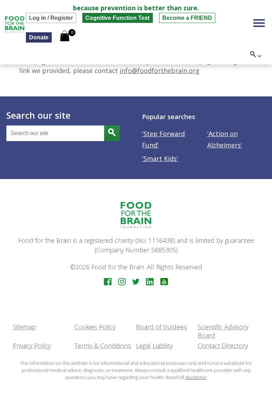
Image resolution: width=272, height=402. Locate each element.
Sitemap (24, 327)
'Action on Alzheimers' (224, 139)
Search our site (38, 115)
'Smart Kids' (160, 158)
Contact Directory (223, 345)
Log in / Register (51, 18)
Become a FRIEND (187, 18)
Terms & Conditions (102, 345)
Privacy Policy (32, 345)
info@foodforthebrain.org (159, 70)
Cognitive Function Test (117, 18)
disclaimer (196, 377)
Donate (39, 37)
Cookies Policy (94, 327)
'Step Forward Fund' (163, 139)
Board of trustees (161, 327)
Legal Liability (154, 345)
